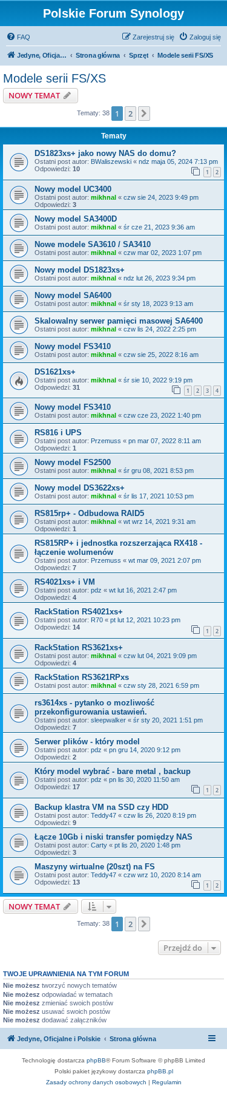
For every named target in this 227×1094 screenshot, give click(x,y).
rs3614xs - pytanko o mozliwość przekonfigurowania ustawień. (94, 707)
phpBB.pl (160, 1071)
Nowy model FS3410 (73, 346)
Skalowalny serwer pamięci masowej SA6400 (119, 320)
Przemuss (106, 440)
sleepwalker (108, 720)
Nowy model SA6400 (73, 295)
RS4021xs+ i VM (65, 581)
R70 (97, 619)
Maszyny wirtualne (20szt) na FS (95, 866)
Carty (99, 845)
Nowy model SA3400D (76, 218)
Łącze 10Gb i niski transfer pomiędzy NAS (113, 836)
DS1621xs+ (55, 371)
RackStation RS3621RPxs (82, 677)
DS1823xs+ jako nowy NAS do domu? (105, 153)
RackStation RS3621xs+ (79, 647)
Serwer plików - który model (87, 741)
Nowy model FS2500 (73, 462)
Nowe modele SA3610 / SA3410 (93, 244)
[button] (144, 113)
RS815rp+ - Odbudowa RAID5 (89, 513)
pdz (96, 590)
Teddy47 (103, 815)
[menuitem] (18, 37)
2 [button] (130, 113)
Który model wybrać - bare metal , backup (113, 771)
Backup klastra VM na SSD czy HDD (101, 807)
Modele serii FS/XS (54, 78)
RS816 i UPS (58, 432)
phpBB (96, 1060)
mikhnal (103, 197)
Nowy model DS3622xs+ (80, 487)
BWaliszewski (111, 161)
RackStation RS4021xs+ (79, 611)
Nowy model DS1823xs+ (80, 269)
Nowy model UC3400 (73, 189)
